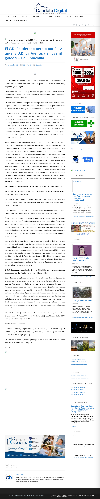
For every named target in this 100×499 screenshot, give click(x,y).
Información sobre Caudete (79, 376)
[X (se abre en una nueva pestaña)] (73, 25)
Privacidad (71, 495)
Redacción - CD (13, 65)
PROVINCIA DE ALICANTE (78, 390)
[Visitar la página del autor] (9, 477)
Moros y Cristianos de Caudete (80, 378)
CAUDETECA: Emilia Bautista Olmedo (80, 259)
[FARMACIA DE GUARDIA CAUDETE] (83, 123)
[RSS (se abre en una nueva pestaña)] (85, 25)
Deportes (39, 65)
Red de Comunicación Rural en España (83, 457)
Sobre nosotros (55, 495)
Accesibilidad (89, 495)
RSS (52, 497)
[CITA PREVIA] (83, 109)
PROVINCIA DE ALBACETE (78, 387)
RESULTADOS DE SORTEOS (79, 364)
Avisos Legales (79, 495)
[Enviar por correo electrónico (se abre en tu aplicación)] (88, 25)
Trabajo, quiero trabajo (82, 300)
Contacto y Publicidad (61, 497)
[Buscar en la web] (93, 25)
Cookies (64, 495)
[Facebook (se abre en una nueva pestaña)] (76, 25)
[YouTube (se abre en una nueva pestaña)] (82, 25)
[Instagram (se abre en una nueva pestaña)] (79, 25)
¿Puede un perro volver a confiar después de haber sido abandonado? (82, 197)
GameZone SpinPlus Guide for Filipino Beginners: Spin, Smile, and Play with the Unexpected (82, 409)
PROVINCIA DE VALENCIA (78, 392)
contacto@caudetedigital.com (83, 447)
